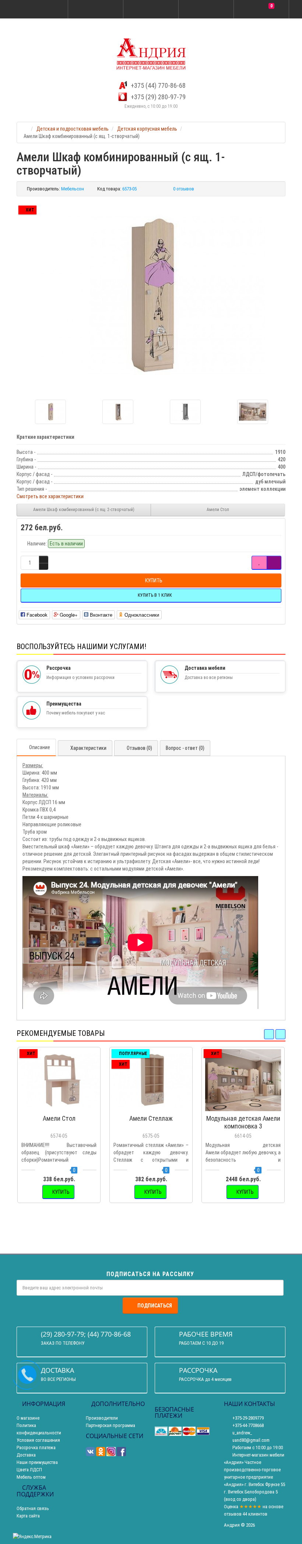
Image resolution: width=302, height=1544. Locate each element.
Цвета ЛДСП (29, 1469)
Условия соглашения (38, 1440)
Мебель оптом (31, 1477)
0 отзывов (183, 189)
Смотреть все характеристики (50, 496)
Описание (39, 747)
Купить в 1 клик (62, 1107)
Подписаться (154, 1306)
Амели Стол (218, 509)
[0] (261, 9)
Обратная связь (33, 1508)
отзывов (233, 1514)
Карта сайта (28, 1516)
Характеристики (88, 748)
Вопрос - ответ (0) (185, 748)
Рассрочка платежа (36, 1447)
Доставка (26, 1455)
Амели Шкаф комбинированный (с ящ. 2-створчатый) (83, 509)
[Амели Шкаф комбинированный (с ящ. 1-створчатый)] (151, 295)
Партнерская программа (110, 1425)
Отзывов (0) (139, 748)
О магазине (28, 1418)
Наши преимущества (37, 1462)
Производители (102, 1418)
